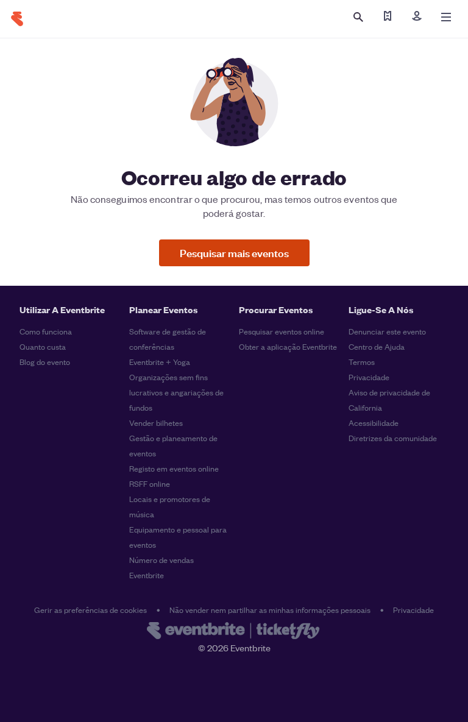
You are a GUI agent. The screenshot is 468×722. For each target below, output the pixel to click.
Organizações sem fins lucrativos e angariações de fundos (176, 392)
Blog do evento (45, 361)
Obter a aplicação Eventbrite (288, 346)
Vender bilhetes (156, 422)
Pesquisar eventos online (281, 331)
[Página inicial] (17, 19)
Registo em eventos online (174, 468)
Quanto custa (43, 346)
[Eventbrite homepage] (234, 632)
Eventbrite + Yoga (159, 361)
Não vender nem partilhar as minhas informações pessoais (269, 609)
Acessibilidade (374, 422)
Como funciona (46, 331)
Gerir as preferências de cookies (90, 609)
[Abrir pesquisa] (358, 17)
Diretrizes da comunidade (393, 438)
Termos (362, 361)
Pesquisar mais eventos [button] (234, 253)
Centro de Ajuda (377, 346)
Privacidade (369, 377)
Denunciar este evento (387, 331)
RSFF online (149, 483)
